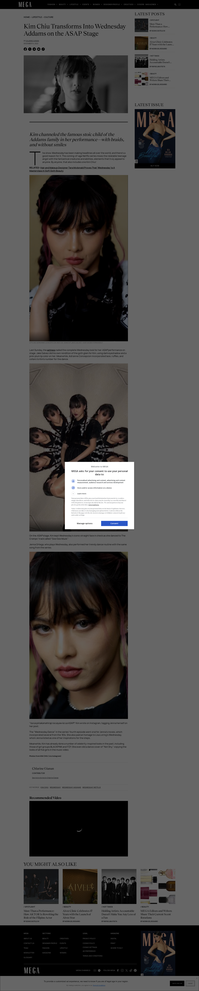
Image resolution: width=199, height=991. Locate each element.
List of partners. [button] (93, 505)
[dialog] (99, 495)
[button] (99, 494)
